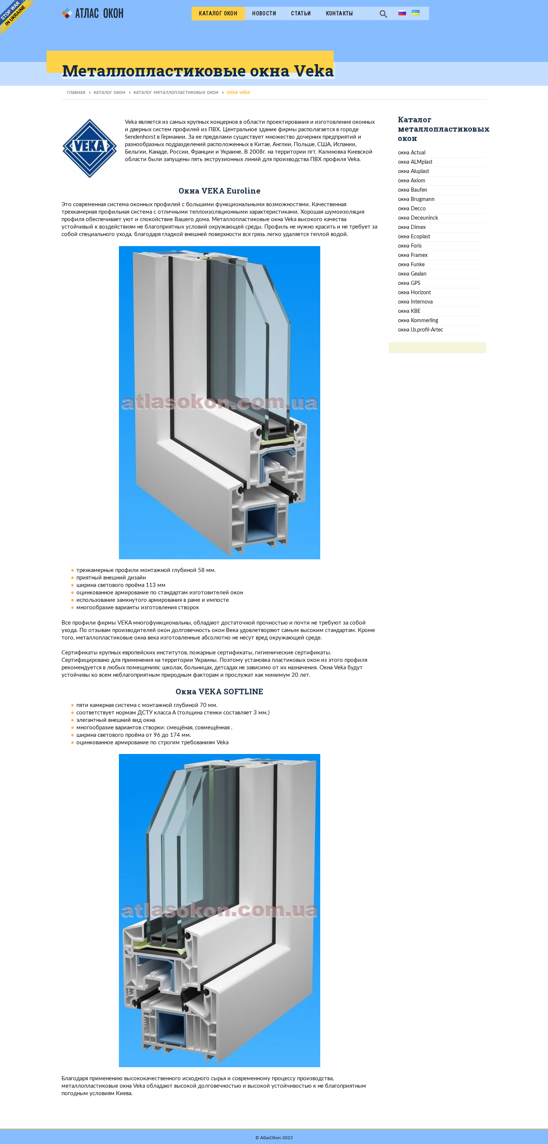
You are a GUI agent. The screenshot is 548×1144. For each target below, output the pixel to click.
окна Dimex (412, 227)
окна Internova (415, 302)
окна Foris (410, 246)
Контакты (339, 13)
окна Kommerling (418, 320)
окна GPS (409, 283)
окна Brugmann (416, 199)
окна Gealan (412, 274)
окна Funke (411, 264)
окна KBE (409, 311)
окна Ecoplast (414, 236)
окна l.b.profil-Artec (420, 330)
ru (401, 13)
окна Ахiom (411, 180)
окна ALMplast (415, 162)
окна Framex (413, 255)
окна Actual (411, 152)
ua (415, 13)
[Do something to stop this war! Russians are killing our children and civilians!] (17, 17)
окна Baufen (412, 190)
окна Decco (412, 208)
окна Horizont (414, 292)
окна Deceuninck (418, 218)
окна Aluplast (413, 171)
